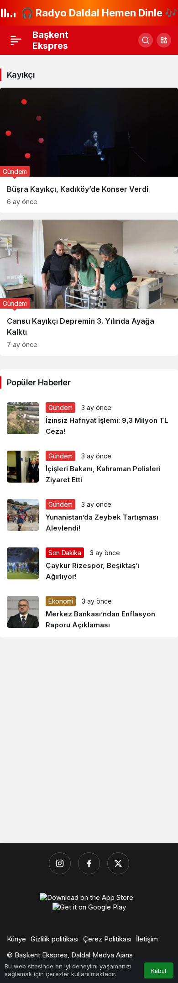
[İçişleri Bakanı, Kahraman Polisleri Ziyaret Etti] (89, 468)
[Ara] (145, 40)
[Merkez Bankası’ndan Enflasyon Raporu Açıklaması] (89, 613)
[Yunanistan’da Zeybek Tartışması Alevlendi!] (89, 516)
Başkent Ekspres (50, 40)
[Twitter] (118, 863)
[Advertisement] (89, 741)
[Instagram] (60, 863)
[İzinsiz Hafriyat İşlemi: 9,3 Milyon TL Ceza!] (89, 419)
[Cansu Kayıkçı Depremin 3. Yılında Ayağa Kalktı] (89, 288)
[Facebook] (89, 863)
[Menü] (16, 40)
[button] (164, 40)
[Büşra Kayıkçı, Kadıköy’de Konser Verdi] (89, 150)
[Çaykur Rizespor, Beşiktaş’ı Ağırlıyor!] (89, 565)
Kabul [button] (158, 970)
